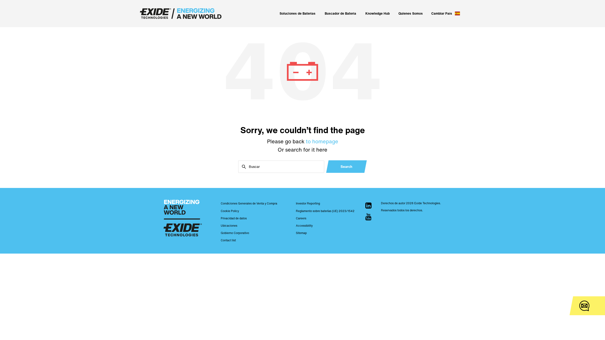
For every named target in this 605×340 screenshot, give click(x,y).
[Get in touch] (584, 306)
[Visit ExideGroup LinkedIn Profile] (368, 205)
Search (346, 166)
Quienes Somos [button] (410, 13)
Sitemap (301, 233)
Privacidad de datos (234, 218)
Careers (301, 218)
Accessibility (304, 226)
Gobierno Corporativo (235, 233)
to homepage (322, 141)
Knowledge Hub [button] (377, 13)
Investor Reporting (308, 203)
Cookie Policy (230, 211)
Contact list (228, 240)
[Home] (180, 13)
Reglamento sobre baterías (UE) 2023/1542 (325, 211)
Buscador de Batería (340, 13)
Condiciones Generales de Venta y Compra (249, 203)
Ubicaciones (229, 226)
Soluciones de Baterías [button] (297, 13)
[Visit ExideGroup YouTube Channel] (368, 216)
